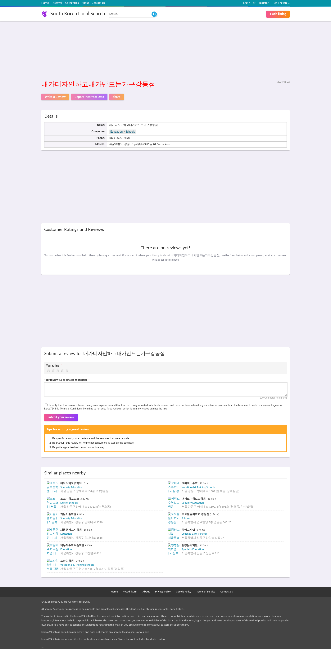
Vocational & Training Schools (198, 487)
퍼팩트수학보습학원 (194, 498)
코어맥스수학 (190, 483)
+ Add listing (278, 14)
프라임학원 (67, 560)
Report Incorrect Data (89, 97)
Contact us (98, 3)
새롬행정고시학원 (71, 529)
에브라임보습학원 (71, 483)
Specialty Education (71, 487)
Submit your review (61, 417)
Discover (57, 3)
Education (116, 131)
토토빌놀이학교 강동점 (196, 514)
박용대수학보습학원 (72, 545)
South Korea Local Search (77, 14)
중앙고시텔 (189, 529)
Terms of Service (206, 591)
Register (263, 3)
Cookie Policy (183, 591)
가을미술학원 (68, 514)
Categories (72, 3)
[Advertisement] (156, 51)
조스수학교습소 (70, 498)
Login (246, 3)
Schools (130, 131)
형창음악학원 (190, 545)
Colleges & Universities (194, 533)
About (85, 3)
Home (45, 3)
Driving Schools (69, 502)
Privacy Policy (163, 591)
